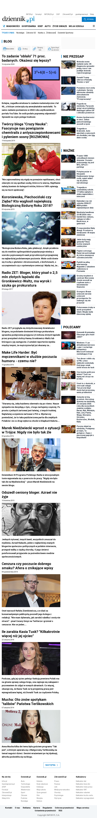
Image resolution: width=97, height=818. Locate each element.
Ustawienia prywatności (45, 810)
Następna (50, 765)
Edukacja (40, 787)
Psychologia (58, 795)
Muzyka (40, 798)
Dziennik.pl (26, 777)
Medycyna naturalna (62, 790)
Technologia (25, 784)
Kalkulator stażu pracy (84, 787)
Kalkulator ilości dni (83, 784)
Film (38, 795)
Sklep (92, 14)
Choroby (57, 792)
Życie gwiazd (41, 792)
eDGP (4, 787)
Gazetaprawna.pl (8, 784)
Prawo (56, 781)
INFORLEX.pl (49, 14)
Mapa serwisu (83, 808)
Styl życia (57, 798)
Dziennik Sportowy (65, 33)
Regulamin (47, 808)
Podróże (24, 798)
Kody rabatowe (42, 784)
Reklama (27, 808)
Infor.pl (4, 781)
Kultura (39, 801)
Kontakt (8, 808)
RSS (60, 810)
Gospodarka (25, 787)
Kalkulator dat (81, 781)
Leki (55, 787)
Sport (23, 792)
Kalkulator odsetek (83, 792)
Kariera (36, 808)
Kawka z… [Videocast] (47, 33)
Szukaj (90, 19)
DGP (58, 14)
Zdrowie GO (31, 33)
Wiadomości (25, 790)
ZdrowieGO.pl (68, 14)
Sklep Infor (6, 798)
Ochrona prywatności (64, 808)
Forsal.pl (5, 790)
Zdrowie (24, 795)
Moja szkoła (41, 790)
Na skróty (6, 777)
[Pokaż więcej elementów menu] (94, 26)
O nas (17, 808)
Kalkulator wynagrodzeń (85, 798)
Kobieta (39, 781)
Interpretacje (6, 795)
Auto (23, 781)
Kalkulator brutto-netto (84, 795)
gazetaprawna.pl (81, 14)
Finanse (57, 784)
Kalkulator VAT (81, 790)
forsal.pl (38, 14)
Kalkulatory (81, 777)
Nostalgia (20, 33)
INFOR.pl (29, 14)
